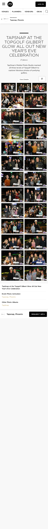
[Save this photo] (13, 85)
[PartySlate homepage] (10, 4)
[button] (9, 296)
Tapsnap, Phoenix (17, 20)
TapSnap (5, 305)
